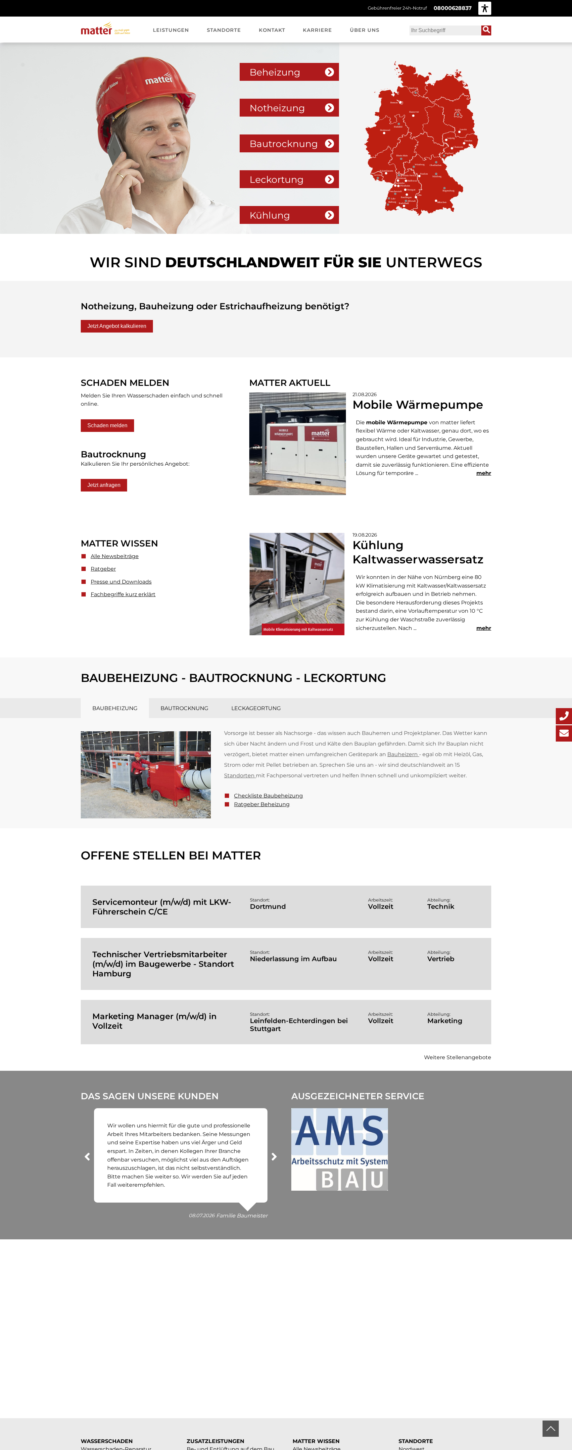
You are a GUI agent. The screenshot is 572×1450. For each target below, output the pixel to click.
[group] (484, 8)
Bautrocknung (284, 143)
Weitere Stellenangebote (457, 1057)
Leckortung (277, 179)
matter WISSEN (316, 1441)
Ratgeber (103, 569)
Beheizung (275, 72)
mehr (483, 473)
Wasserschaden (107, 1441)
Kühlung (270, 215)
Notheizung (277, 108)
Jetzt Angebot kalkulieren (116, 326)
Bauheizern (402, 754)
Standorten (239, 775)
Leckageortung (256, 708)
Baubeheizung (114, 708)
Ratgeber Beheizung (262, 804)
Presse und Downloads (121, 582)
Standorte (416, 1441)
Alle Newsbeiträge (115, 556)
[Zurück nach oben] (551, 1429)
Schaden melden (107, 425)
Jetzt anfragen (103, 485)
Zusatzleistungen (215, 1441)
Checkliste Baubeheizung (268, 796)
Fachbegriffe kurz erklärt (123, 594)
